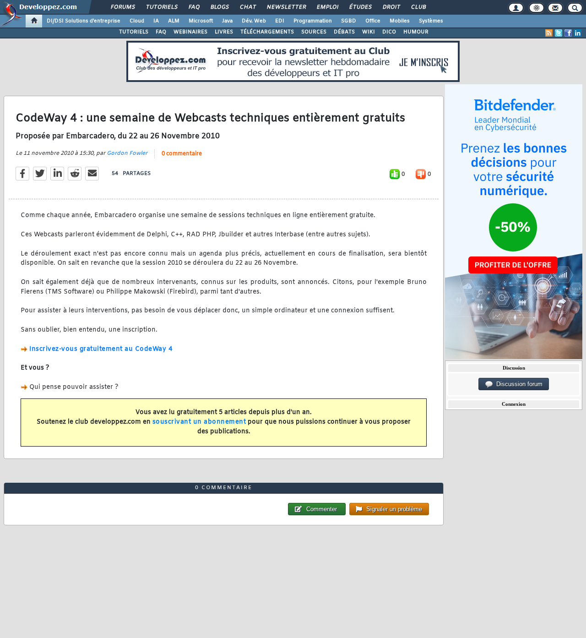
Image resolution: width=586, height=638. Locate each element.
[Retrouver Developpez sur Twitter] (558, 33)
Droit (391, 7)
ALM (173, 21)
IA (156, 21)
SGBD (348, 21)
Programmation (312, 21)
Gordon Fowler (127, 153)
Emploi (327, 7)
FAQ (193, 7)
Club (418, 7)
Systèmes (431, 21)
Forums (122, 7)
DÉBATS (344, 32)
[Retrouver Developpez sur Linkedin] (577, 33)
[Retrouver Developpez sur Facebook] (568, 33)
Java (227, 21)
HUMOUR (416, 32)
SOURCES (313, 32)
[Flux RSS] (549, 33)
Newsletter (286, 7)
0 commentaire (182, 154)
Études (360, 7)
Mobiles (400, 21)
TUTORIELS (133, 32)
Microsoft (201, 21)
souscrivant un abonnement (199, 422)
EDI (279, 21)
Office (372, 21)
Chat (247, 7)
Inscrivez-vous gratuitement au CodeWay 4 (100, 349)
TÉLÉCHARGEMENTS (267, 32)
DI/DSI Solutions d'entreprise (83, 21)
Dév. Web (254, 21)
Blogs (219, 7)
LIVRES (224, 32)
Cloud (137, 21)
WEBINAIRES (190, 32)
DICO (389, 32)
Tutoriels (161, 7)
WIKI (368, 32)
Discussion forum (518, 384)
